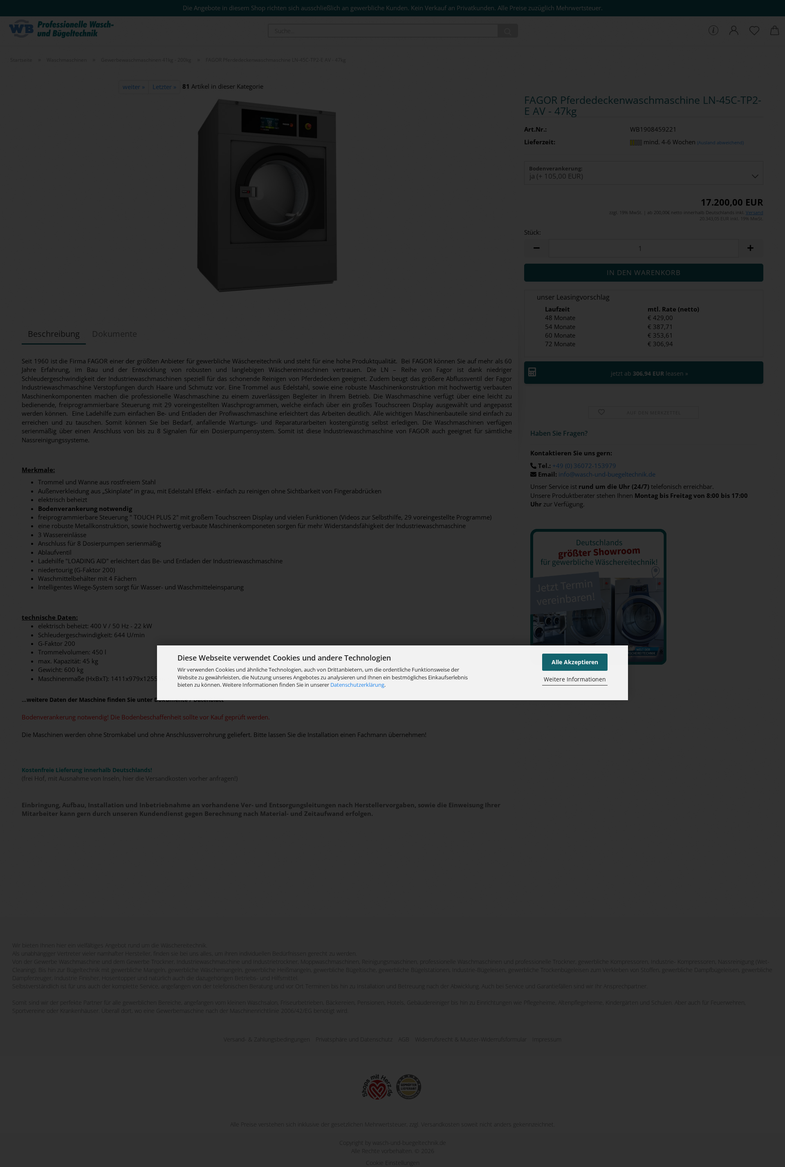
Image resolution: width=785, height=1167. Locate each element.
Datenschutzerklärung (357, 684)
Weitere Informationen (575, 679)
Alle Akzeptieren (575, 662)
